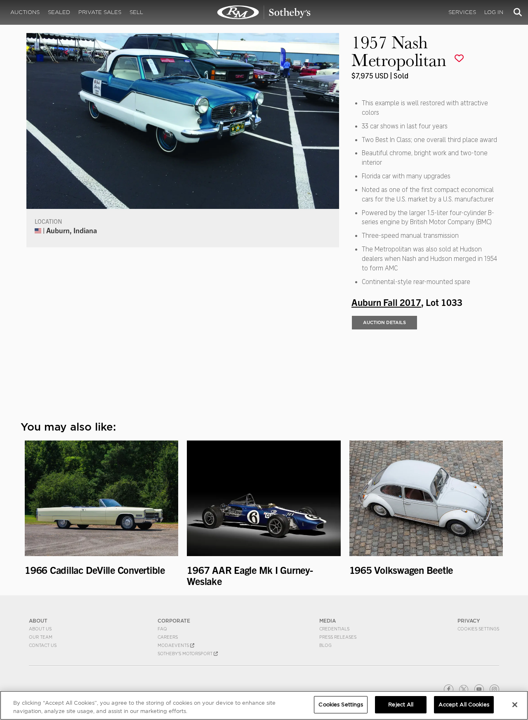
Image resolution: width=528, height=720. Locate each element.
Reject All (400, 704)
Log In (493, 12)
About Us (40, 628)
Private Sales (99, 12)
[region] (264, 705)
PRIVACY (468, 621)
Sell (136, 12)
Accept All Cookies (463, 704)
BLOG (325, 645)
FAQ (162, 628)
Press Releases (337, 637)
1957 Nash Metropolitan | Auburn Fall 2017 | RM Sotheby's (264, 12)
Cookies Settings (478, 628)
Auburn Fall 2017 (386, 302)
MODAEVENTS (174, 645)
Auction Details (384, 322)
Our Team (40, 637)
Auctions (25, 12)
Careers (168, 637)
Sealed (59, 12)
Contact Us (43, 645)
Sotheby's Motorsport (186, 653)
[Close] (515, 705)
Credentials (334, 628)
